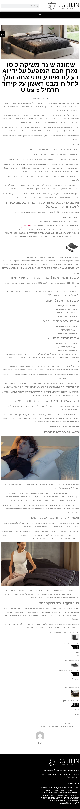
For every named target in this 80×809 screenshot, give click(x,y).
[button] (40, 14)
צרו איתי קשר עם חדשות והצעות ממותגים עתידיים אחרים (58, 221)
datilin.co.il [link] (71, 788)
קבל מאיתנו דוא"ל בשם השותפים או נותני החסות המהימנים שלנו (55, 225)
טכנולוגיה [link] (33, 98)
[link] (2, 34)
